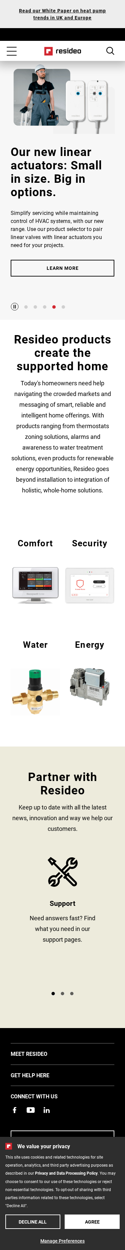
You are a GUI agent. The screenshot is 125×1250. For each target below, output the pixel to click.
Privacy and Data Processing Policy (66, 1173)
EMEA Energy (89, 672)
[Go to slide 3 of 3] (72, 994)
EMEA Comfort (35, 571)
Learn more (63, 268)
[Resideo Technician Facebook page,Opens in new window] (15, 1110)
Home (62, 51)
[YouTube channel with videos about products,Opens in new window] (31, 1110)
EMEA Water (35, 677)
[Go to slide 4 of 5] (54, 307)
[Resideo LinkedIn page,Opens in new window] (47, 1110)
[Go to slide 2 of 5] (35, 307)
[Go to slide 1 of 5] (26, 307)
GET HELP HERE (40, 1075)
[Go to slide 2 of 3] (63, 994)
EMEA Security (89, 571)
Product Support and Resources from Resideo (62, 921)
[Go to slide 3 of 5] (45, 307)
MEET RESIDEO (39, 1053)
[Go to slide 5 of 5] (63, 307)
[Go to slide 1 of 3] (53, 994)
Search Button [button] (110, 51)
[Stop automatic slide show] (15, 307)
